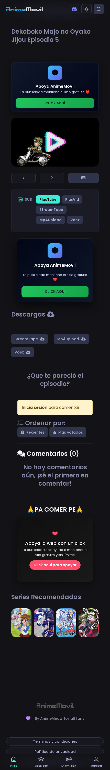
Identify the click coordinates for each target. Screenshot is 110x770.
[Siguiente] (52, 178)
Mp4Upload (50, 219)
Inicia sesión (34, 407)
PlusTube (48, 199)
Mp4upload (68, 339)
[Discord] (74, 9)
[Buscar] (99, 9)
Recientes (35, 432)
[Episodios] (83, 178)
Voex (75, 219)
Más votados (70, 432)
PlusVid (72, 199)
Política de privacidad (55, 751)
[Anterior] (23, 178)
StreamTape (51, 209)
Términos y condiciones (55, 741)
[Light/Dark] (86, 9)
